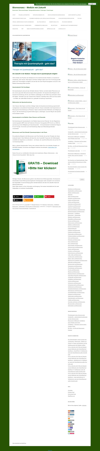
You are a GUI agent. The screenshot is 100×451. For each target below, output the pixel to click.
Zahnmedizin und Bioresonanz (75, 305)
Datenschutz (62, 28)
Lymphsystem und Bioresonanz (75, 256)
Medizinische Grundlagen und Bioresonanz (77, 260)
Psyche (79, 18)
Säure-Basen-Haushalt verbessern (21, 25)
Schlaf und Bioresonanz (73, 281)
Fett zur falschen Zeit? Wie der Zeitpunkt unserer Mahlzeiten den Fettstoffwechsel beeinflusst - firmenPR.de (77, 349)
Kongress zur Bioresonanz (74, 251)
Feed (72, 123)
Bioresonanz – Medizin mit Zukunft (29, 7)
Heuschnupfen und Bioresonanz (75, 245)
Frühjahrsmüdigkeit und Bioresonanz (76, 236)
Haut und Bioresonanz (73, 241)
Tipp (22, 28)
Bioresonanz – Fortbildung (74, 213)
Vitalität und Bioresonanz (73, 300)
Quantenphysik (32, 208)
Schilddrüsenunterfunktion (66, 18)
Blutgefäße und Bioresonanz (74, 219)
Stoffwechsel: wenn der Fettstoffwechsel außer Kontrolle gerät (77, 352)
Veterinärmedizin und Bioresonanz (75, 298)
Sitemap (50, 450)
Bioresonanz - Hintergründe (18, 206)
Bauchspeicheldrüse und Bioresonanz (76, 209)
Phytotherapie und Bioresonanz (75, 268)
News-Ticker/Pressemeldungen (35, 28)
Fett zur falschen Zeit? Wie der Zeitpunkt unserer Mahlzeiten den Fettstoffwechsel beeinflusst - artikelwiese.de (77, 358)
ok (92, 4)
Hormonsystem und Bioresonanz (75, 247)
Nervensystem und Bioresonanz (75, 264)
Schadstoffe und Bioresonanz (74, 277)
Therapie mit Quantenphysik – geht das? (27, 70)
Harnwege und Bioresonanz (74, 239)
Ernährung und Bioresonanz (74, 232)
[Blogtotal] (70, 416)
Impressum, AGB (51, 28)
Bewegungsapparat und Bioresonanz (76, 211)
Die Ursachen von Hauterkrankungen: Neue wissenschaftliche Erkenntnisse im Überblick (78, 162)
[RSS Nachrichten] (71, 424)
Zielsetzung (54, 25)
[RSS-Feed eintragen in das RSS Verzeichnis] (71, 411)
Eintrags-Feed (71, 392)
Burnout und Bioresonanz (73, 221)
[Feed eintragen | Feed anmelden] (70, 426)
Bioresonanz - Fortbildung (53, 204)
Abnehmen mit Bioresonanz (74, 189)
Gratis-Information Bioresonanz (56, 15)
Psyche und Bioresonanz (73, 270)
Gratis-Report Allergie (74, 15)
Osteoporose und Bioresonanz (75, 266)
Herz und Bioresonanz (73, 243)
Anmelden (70, 390)
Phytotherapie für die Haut (74, 150)
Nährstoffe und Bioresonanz (74, 262)
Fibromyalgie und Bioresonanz (75, 234)
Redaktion (15, 28)
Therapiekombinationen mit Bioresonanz (77, 288)
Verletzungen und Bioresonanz (75, 296)
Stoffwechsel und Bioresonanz (75, 286)
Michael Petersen (36, 204)
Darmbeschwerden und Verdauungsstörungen (42, 18)
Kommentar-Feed (72, 394)
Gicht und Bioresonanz (73, 238)
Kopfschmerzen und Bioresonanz (75, 253)
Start (13, 15)
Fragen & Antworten (24, 15)
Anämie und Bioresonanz (73, 200)
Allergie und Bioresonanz (73, 192)
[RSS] (69, 418)
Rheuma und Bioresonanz (74, 271)
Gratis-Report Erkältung (19, 18)
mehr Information (82, 4)
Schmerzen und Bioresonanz (74, 283)
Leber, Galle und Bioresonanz (74, 254)
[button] (18, 196)
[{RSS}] (71, 420)
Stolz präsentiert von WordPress (19, 443)
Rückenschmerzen (67, 22)
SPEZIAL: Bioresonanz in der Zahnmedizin (23, 22)
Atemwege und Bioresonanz (74, 204)
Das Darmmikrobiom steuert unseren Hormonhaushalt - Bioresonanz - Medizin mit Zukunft (77, 341)
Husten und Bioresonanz (73, 249)
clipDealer (84, 405)
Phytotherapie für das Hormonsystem (76, 127)
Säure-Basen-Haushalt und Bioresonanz (77, 275)
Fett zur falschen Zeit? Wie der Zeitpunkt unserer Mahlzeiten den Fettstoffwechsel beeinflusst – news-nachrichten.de (77, 375)
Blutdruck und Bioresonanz (74, 217)
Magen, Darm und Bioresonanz (75, 258)
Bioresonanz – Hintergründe (74, 215)
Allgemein (44, 204)
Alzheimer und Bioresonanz (74, 198)
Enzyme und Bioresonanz (74, 226)
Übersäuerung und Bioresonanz (75, 290)
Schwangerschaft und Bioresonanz (76, 285)
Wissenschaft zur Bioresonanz (69, 25)
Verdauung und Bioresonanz (74, 294)
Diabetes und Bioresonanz (74, 224)
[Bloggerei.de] (71, 433)
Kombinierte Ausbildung (41, 25)
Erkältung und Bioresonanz (74, 230)
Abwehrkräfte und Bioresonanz (75, 190)
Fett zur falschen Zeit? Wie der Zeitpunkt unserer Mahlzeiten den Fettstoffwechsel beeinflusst (77, 367)
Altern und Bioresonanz (73, 196)
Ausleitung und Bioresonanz (74, 206)
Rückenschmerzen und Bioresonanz (76, 273)
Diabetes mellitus (54, 22)
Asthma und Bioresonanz (73, 202)
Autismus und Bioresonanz (74, 207)
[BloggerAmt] (71, 414)
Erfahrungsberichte (38, 15)
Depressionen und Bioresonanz (75, 222)
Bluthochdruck (41, 22)
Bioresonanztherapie (23, 208)
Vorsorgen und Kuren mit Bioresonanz (76, 302)
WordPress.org (71, 396)
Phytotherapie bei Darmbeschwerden (76, 171)
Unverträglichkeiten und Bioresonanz (76, 292)
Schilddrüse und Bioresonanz (74, 279)
